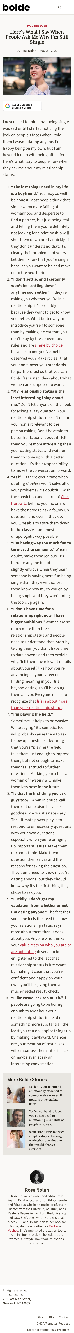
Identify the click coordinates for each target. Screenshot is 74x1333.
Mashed (13, 1230)
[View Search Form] (59, 7)
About (41, 1317)
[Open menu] (67, 7)
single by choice (48, 345)
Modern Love (37, 26)
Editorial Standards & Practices (48, 1329)
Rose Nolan (28, 50)
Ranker (53, 1226)
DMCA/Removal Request (53, 1323)
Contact (64, 1317)
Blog (52, 1317)
